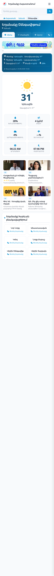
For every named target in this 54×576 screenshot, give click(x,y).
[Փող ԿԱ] (27, 45)
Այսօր (39, 35)
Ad (3, 50)
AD (5, 172)
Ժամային (24, 35)
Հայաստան (11, 18)
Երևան (22, 18)
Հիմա (9, 35)
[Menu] (49, 4)
